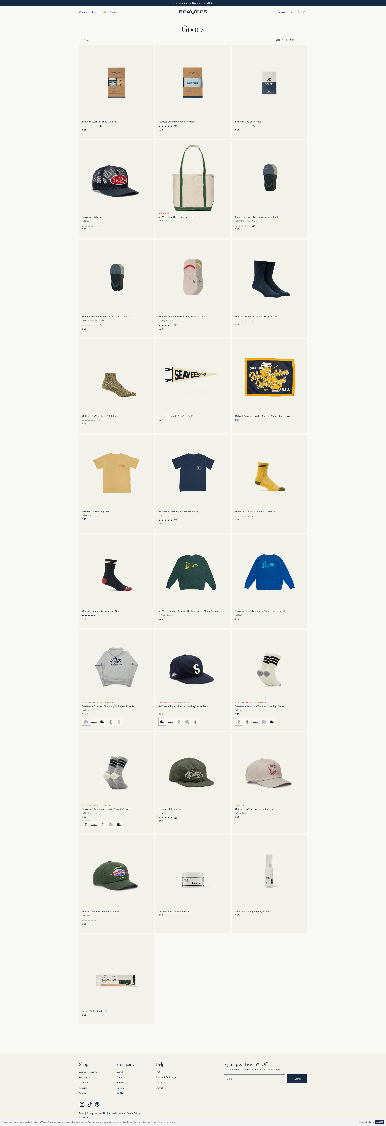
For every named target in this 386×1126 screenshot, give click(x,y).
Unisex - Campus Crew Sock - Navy (101, 610)
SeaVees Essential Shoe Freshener (176, 121)
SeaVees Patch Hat (92, 216)
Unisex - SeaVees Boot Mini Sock (100, 416)
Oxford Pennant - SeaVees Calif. (175, 416)
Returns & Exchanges (165, 1077)
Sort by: (279, 39)
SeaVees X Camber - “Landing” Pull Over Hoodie (108, 706)
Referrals (83, 1093)
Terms (81, 1113)
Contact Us (160, 1087)
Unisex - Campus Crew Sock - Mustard (256, 511)
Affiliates (121, 1093)
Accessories (84, 1077)
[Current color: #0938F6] (162, 722)
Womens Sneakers (88, 1071)
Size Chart (160, 1082)
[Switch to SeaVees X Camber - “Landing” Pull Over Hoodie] (187, 722)
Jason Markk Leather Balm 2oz (174, 911)
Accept (379, 1122)
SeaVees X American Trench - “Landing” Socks (259, 706)
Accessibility (100, 1113)
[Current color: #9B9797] (86, 824)
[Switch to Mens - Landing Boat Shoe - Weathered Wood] (94, 722)
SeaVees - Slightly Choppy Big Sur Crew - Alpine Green (188, 610)
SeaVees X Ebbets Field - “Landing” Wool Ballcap (184, 706)
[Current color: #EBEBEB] (239, 722)
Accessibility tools (117, 1113)
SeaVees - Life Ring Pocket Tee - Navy (178, 511)
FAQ (157, 1071)
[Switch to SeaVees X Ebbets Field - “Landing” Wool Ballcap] (102, 722)
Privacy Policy (157, 1122)
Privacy (90, 1113)
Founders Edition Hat (170, 808)
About (120, 1071)
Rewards (83, 1087)
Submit (297, 1078)
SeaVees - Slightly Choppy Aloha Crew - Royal (260, 610)
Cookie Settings (134, 1113)
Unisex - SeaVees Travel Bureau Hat (101, 911)
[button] (83, 12)
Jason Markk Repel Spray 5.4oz (252, 911)
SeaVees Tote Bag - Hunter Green (176, 216)
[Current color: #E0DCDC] (86, 722)
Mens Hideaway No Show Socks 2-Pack (256, 216)
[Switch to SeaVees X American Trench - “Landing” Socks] (110, 722)
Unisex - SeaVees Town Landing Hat (254, 808)
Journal (120, 1087)
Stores (120, 1077)
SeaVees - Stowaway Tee (95, 511)
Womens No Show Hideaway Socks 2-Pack (105, 316)
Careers (120, 1082)
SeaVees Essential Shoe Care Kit (99, 121)
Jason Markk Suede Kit (94, 1011)
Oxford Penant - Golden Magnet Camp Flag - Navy (262, 416)
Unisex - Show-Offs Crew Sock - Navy (256, 316)
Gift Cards (84, 1082)
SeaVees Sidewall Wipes (248, 121)
